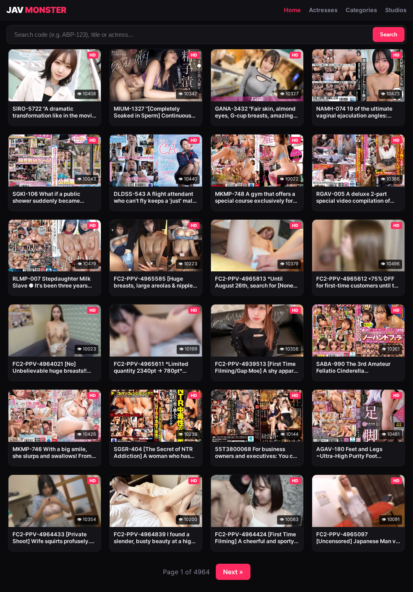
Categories (361, 9)
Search (388, 34)
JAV (36, 10)
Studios (396, 9)
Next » (233, 572)
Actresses (323, 9)
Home (292, 9)
